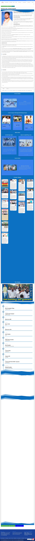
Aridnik (4, 533)
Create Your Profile (28, 0)
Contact (33, 2)
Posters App (10, 2)
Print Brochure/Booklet (4, 6)
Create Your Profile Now (19, 525)
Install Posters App (32, 0)
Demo (13, 2)
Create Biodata (6, 2)
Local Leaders (24, 2)
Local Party (28, 2)
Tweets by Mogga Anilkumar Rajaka (22, 375)
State (16, 2)
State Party (19, 2)
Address (4, 88)
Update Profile (9, 6)
